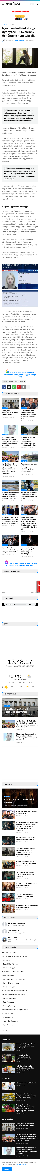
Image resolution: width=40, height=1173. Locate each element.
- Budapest (6, 960)
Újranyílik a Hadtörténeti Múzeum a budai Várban (10, 412)
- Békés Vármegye (8, 968)
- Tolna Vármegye (8, 1013)
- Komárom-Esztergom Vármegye (13, 994)
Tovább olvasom (21, 1164)
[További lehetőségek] (28, 387)
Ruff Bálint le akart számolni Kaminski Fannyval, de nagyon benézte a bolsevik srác (28, 414)
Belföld (11, 24)
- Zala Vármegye (8, 1025)
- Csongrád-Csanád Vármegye (12, 971)
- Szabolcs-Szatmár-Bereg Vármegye (15, 1009)
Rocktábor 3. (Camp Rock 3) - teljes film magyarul (27, 884)
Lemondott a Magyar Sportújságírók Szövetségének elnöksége (28, 551)
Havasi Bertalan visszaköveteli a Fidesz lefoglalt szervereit (10, 550)
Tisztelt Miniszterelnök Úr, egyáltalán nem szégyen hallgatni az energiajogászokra (10, 495)
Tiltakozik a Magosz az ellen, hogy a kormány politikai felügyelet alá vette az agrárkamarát (10, 520)
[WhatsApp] (14, 387)
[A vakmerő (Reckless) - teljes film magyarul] (8, 814)
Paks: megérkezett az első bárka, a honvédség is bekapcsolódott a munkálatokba (29, 468)
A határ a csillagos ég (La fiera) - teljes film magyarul (26, 862)
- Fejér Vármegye (8, 975)
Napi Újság (13, 4)
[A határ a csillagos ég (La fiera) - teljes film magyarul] (8, 864)
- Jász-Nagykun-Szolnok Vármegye (14, 990)
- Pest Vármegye (8, 1002)
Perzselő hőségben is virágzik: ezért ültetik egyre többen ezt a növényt (26, 1096)
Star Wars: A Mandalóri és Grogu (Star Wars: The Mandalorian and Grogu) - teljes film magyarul (25, 851)
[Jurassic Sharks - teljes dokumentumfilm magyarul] (8, 897)
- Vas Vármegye (7, 1017)
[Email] (23, 387)
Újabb (5, 592)
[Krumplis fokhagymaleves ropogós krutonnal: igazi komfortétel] (8, 1047)
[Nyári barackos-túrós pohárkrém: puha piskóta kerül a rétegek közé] (8, 1069)
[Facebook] (4, 387)
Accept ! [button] (7, 1169)
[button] (3, 4)
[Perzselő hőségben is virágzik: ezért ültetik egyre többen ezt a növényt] (8, 1097)
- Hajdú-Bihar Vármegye (10, 983)
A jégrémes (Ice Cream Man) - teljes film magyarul (27, 906)
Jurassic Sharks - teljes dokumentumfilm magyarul (26, 895)
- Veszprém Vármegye (10, 1021)
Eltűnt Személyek (20, 381)
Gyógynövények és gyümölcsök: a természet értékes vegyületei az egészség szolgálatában (25, 1108)
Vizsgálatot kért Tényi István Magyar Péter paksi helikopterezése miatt (29, 495)
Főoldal (4, 24)
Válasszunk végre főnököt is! (26, 1083)
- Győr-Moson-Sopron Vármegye (13, 979)
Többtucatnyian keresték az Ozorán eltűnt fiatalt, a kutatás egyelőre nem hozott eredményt (10, 441)
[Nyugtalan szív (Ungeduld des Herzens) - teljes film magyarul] (8, 875)
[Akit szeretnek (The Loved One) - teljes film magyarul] (8, 840)
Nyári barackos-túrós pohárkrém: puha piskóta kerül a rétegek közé (25, 1068)
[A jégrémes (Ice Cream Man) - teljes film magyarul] (8, 908)
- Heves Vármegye (8, 987)
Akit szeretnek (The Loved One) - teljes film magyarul (25, 838)
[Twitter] (9, 387)
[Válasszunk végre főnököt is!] (8, 1086)
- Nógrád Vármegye (9, 998)
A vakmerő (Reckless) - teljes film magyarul (26, 812)
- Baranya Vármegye (9, 952)
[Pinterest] (19, 387)
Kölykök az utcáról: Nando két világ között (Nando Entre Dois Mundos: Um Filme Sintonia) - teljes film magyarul (27, 826)
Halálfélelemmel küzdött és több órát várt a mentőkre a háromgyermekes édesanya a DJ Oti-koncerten (9, 469)
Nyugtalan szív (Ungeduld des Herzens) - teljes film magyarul (25, 874)
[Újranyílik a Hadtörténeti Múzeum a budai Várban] (8, 1127)
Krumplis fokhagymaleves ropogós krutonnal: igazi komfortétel (25, 1046)
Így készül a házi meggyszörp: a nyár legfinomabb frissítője (24, 1057)
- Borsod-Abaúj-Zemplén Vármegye (14, 956)
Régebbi (34, 592)
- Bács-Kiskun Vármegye (10, 964)
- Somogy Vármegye (9, 1006)
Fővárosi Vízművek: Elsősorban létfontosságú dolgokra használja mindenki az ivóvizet (28, 441)
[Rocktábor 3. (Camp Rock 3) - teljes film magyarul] (8, 886)
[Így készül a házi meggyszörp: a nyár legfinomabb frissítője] (8, 1058)
